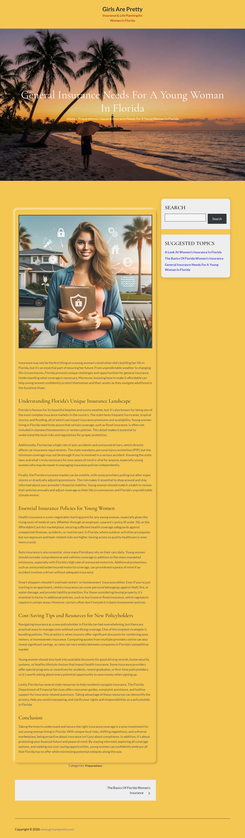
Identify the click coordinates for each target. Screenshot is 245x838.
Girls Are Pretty (122, 9)
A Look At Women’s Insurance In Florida (193, 252)
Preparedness (93, 765)
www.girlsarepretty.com (57, 829)
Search (217, 219)
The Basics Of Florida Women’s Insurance (194, 258)
